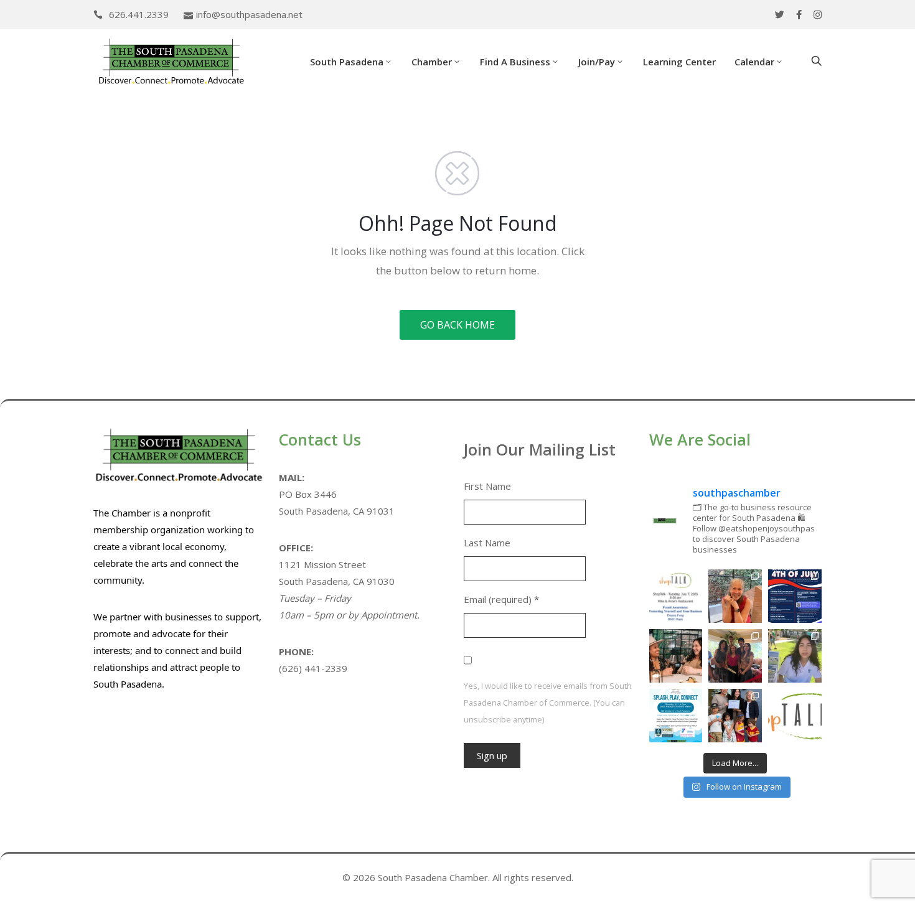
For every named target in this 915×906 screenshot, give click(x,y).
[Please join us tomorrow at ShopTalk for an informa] (676, 596)
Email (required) (501, 599)
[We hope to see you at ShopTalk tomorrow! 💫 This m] (795, 715)
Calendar (754, 61)
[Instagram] (818, 14)
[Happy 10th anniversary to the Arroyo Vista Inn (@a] (735, 656)
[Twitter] (779, 14)
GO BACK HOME (457, 325)
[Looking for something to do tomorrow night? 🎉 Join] (676, 656)
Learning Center (679, 61)
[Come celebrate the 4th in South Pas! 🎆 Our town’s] (795, 596)
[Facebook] (799, 14)
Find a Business (515, 61)
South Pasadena (346, 61)
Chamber (431, 61)
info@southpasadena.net (249, 14)
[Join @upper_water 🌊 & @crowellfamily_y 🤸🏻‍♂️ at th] (795, 656)
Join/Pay (596, 61)
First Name (487, 486)
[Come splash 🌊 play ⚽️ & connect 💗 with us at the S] (676, 715)
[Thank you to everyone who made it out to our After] (735, 596)
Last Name (487, 542)
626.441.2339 (139, 14)
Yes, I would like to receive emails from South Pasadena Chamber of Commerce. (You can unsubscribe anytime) (548, 702)
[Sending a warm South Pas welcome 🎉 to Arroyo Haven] (735, 715)
